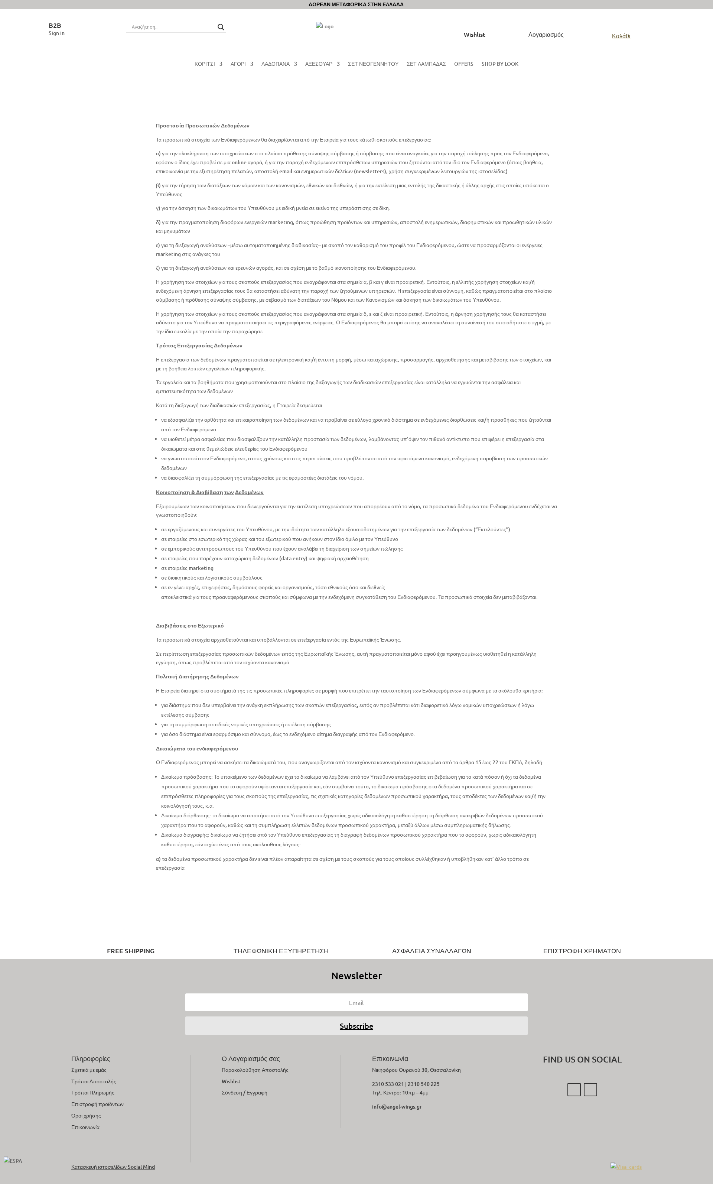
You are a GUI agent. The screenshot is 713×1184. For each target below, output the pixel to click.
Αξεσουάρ (318, 64)
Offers (463, 64)
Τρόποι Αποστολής (93, 1081)
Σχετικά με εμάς (89, 1069)
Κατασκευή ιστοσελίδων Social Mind (113, 1166)
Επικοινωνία (85, 1127)
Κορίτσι (205, 64)
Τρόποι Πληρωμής (92, 1092)
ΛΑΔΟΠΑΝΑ (275, 64)
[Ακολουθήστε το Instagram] (590, 1089)
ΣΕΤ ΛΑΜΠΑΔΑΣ (426, 64)
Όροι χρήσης (86, 1115)
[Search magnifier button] (221, 27)
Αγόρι (238, 64)
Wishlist (231, 1081)
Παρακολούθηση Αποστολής (255, 1069)
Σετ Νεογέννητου (373, 64)
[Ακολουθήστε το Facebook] (574, 1089)
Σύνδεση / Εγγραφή (244, 1092)
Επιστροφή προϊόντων (97, 1103)
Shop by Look (500, 64)
